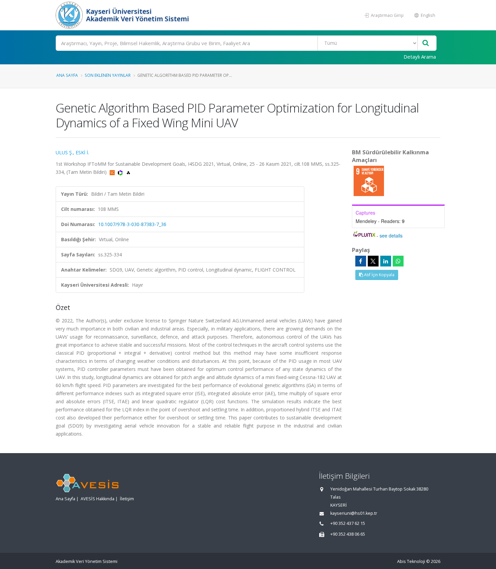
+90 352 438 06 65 (347, 534)
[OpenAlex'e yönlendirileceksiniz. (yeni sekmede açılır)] (128, 172)
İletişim (127, 499)
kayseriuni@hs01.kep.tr (353, 513)
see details (391, 235)
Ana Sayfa (67, 75)
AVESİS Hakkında (97, 499)
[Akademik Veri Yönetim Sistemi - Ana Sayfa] (70, 15)
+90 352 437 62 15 (347, 523)
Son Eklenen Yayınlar (108, 75)
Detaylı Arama (420, 56)
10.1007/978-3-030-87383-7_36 (132, 224)
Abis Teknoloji (411, 561)
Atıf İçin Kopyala (378, 275)
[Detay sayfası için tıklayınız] (369, 180)
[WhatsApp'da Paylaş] (398, 261)
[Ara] (425, 43)
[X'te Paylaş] (373, 261)
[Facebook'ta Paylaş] (360, 261)
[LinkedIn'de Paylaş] (385, 261)
